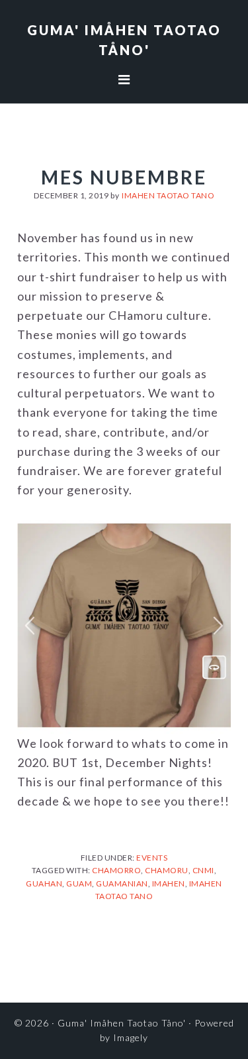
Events (151, 858)
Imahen (168, 883)
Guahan (44, 883)
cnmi (203, 870)
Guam (79, 883)
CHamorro (116, 870)
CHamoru (166, 870)
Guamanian (122, 883)
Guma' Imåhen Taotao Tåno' (122, 1022)
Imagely (130, 1037)
